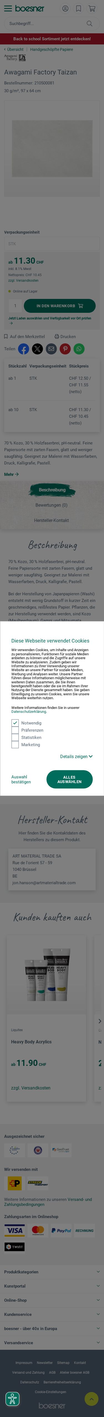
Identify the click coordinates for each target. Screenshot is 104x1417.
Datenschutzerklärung (28, 711)
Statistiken (31, 737)
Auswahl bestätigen (21, 779)
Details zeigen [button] (74, 756)
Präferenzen (32, 730)
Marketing (30, 744)
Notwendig (31, 722)
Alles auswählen (69, 779)
